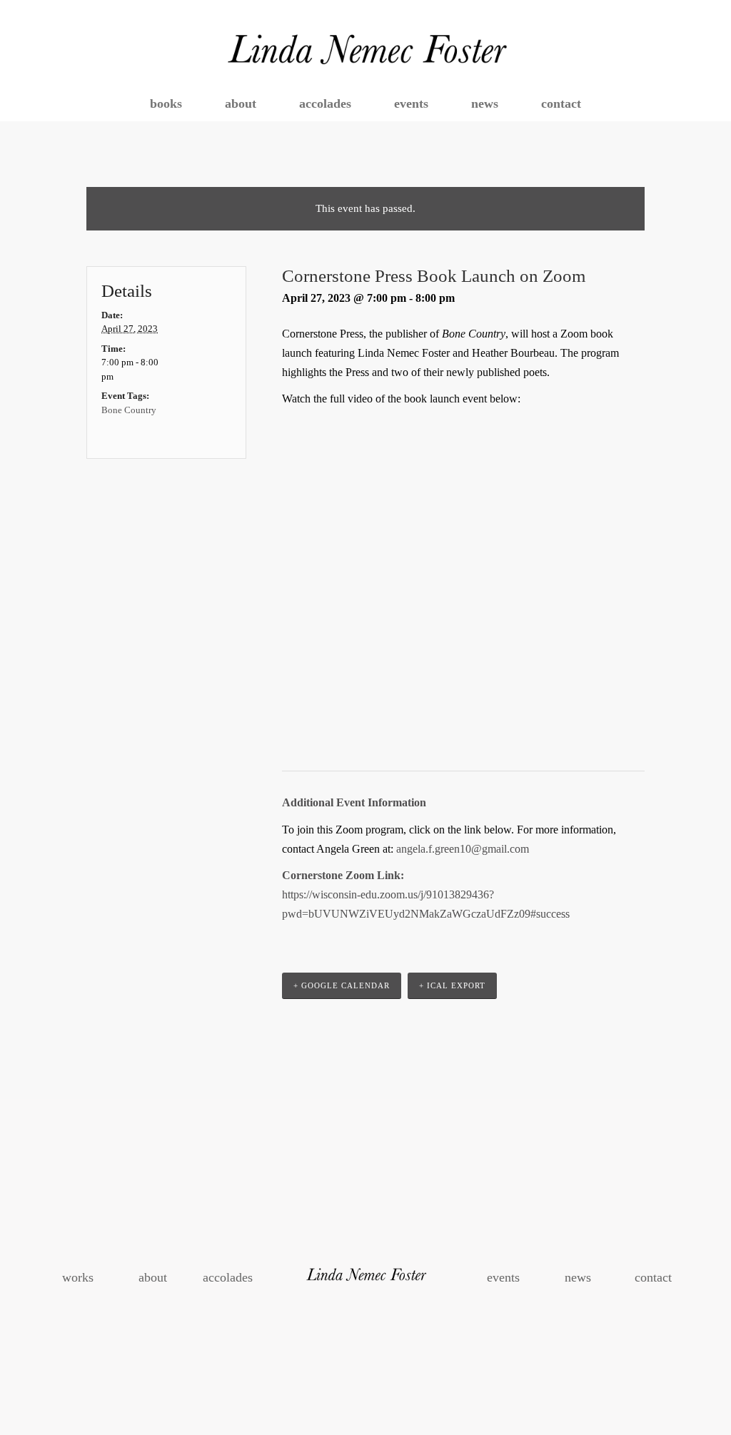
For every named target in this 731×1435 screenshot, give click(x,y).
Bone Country (128, 410)
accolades (228, 1277)
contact (653, 1277)
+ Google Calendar (341, 985)
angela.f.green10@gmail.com (462, 849)
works (78, 1277)
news (578, 1277)
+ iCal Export (452, 985)
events (503, 1277)
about (152, 1277)
